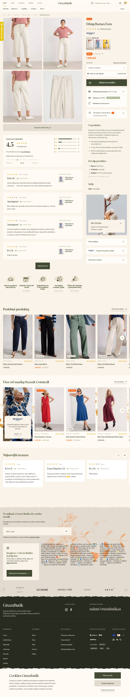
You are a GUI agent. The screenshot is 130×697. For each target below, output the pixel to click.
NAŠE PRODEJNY (58, 290)
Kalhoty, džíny (26, 15)
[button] (122, 338)
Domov (21, 3)
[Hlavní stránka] (65, 3)
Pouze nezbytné (107, 683)
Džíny (35, 15)
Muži (13, 3)
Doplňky (24, 9)
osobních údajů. (34, 537)
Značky (33, 9)
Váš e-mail (10, 531)
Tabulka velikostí (119, 63)
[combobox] (104, 3)
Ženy (5, 3)
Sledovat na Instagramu (18, 573)
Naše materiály (74, 290)
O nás (122, 9)
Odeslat (66, 531)
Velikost (89, 63)
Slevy (42, 9)
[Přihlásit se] (120, 3)
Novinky (6, 9)
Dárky (30, 3)
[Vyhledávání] (104, 3)
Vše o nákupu (26, 290)
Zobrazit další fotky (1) (42, 127)
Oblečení (14, 9)
